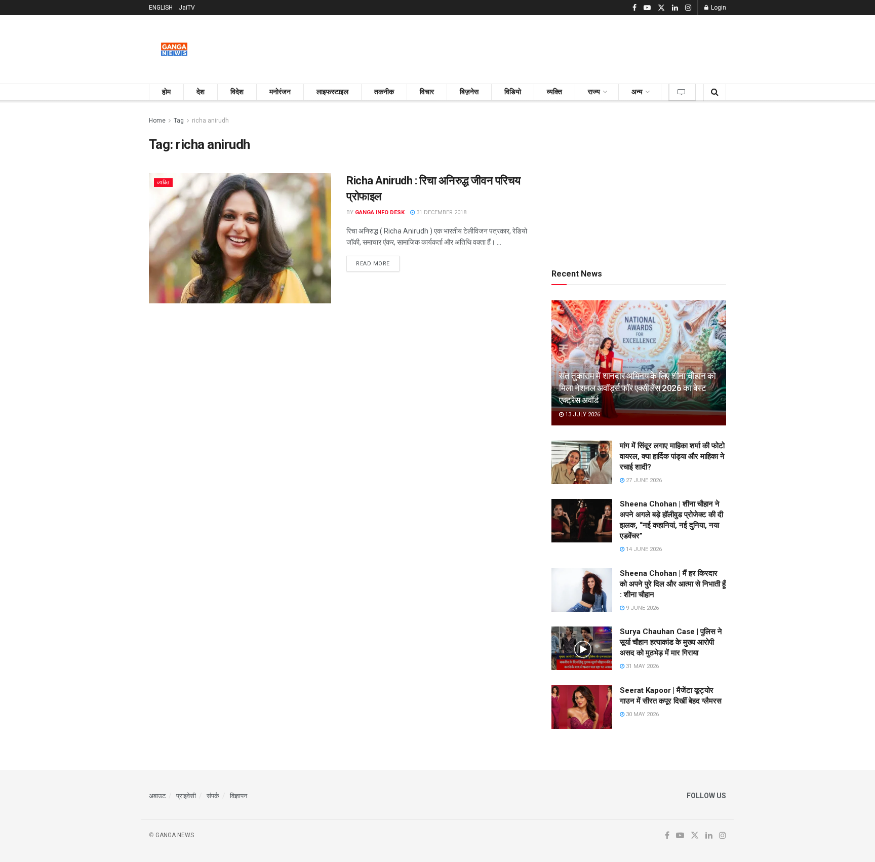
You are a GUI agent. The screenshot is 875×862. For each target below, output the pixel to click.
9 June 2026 (641, 608)
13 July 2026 (582, 414)
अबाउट (157, 796)
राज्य (594, 92)
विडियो (512, 92)
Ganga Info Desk (380, 212)
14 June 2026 (643, 549)
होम (166, 92)
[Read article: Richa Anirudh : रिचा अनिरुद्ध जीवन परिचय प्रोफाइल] (240, 238)
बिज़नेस (469, 92)
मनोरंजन (280, 92)
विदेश (237, 92)
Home (157, 120)
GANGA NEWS (174, 835)
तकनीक (384, 92)
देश (200, 92)
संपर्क (213, 796)
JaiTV (187, 7)
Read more (378, 263)
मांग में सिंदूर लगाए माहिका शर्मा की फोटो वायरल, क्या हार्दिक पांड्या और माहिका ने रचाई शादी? (672, 456)
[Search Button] (715, 92)
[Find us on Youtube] (647, 8)
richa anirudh (210, 120)
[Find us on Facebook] (634, 8)
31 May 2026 (641, 666)
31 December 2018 (440, 212)
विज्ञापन (238, 796)
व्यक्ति (554, 92)
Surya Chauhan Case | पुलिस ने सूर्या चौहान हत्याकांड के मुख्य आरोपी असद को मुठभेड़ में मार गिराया (671, 642)
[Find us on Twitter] (661, 8)
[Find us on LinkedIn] (675, 8)
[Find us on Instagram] (688, 8)
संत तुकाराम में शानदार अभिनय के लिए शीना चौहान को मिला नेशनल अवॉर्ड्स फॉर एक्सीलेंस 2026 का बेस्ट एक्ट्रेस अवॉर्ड (637, 388)
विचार (427, 92)
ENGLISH (161, 7)
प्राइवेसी (186, 796)
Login (717, 7)
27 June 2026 (643, 480)
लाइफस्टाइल (332, 92)
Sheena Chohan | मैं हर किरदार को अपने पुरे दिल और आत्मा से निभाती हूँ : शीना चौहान (673, 584)
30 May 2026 (641, 714)
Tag (179, 120)
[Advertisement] (541, 47)
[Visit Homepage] (174, 49)
